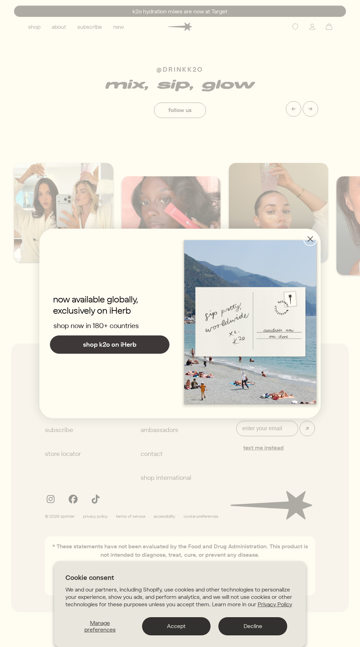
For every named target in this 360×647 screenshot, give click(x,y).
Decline (253, 625)
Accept (176, 625)
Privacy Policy (275, 604)
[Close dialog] (310, 239)
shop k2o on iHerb (109, 344)
